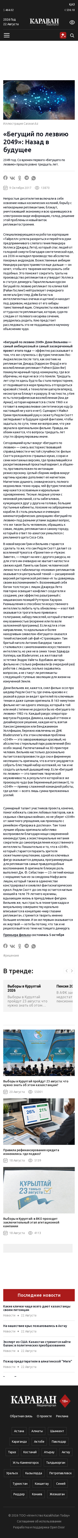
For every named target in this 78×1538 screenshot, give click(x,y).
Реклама (62, 1416)
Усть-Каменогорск (26, 1462)
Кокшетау (42, 1483)
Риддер (19, 1494)
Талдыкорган (55, 1462)
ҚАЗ (72, 4)
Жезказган (57, 1494)
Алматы (37, 1431)
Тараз (12, 1452)
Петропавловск (60, 1473)
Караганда (19, 1441)
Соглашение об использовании (39, 1521)
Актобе (39, 1441)
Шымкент (57, 1431)
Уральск (12, 1473)
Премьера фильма (17, 935)
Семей (60, 1483)
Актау (66, 1452)
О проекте (44, 1416)
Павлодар (59, 1441)
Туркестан (20, 1483)
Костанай (30, 1452)
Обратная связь (21, 1416)
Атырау (49, 1452)
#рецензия (11, 955)
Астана (19, 1431)
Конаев (37, 1494)
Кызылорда (33, 1473)
